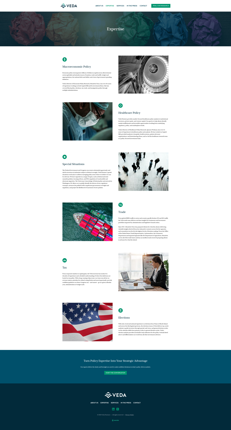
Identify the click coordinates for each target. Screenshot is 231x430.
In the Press (132, 6)
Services (120, 6)
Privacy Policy (129, 415)
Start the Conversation (115, 373)
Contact (143, 6)
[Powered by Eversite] (115, 420)
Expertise (110, 6)
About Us (99, 6)
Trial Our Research (161, 6)
